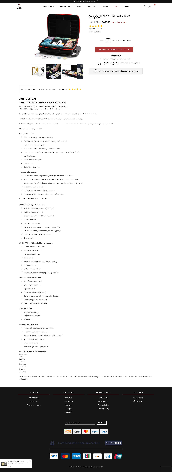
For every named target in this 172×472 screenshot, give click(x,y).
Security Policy (103, 408)
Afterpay (68, 408)
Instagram (139, 401)
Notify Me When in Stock (115, 49)
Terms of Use (103, 397)
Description (28, 89)
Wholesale (68, 412)
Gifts (127, 6)
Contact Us (68, 401)
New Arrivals (48, 6)
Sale (116, 6)
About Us (68, 397)
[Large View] (38, 72)
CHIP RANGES (91, 6)
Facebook (139, 397)
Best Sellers (65, 6)
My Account (33, 397)
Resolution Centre (34, 405)
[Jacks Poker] (19, 6)
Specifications (47, 89)
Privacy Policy (103, 401)
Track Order (33, 401)
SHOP (78, 6)
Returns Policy (103, 405)
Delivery (69, 405)
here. (124, 65)
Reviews (64, 89)
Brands (106, 6)
